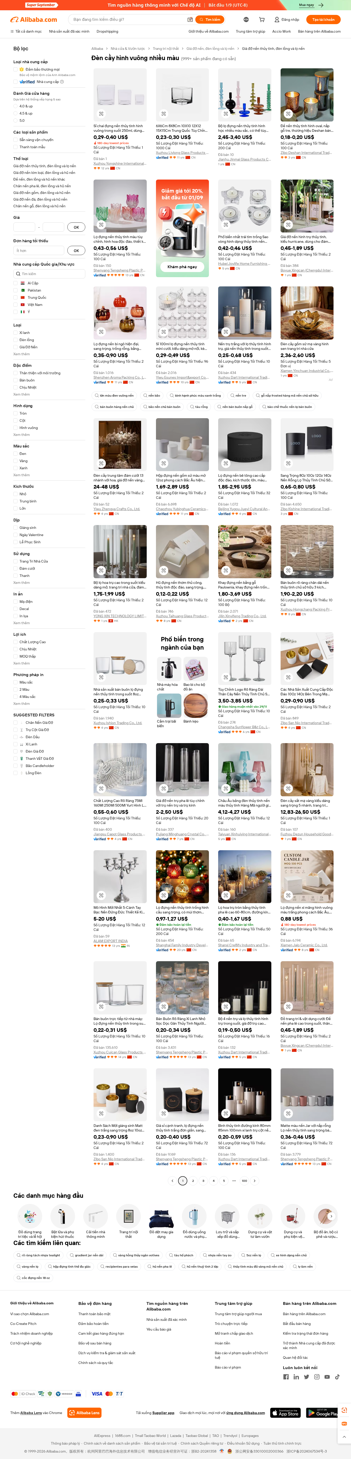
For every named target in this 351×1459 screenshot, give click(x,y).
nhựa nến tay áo (220, 1255)
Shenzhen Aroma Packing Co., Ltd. (120, 377)
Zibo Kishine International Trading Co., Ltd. (307, 509)
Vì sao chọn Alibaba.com (29, 1314)
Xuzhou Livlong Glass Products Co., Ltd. (182, 153)
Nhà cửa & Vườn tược (128, 48)
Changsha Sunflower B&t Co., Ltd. (244, 727)
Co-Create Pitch (23, 1324)
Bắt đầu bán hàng (297, 1324)
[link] (344, 1410)
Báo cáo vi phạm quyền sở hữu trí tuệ (241, 1355)
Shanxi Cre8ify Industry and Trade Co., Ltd (244, 945)
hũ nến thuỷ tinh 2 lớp (202, 1266)
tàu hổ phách (183, 1255)
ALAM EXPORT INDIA (111, 941)
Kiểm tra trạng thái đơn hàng (305, 1333)
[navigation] (49, 615)
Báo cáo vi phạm (228, 1367)
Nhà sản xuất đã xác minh (166, 1319)
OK (76, 227)
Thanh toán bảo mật (94, 1314)
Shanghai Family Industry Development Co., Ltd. (182, 945)
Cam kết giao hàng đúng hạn (101, 1333)
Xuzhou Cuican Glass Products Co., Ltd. (120, 1052)
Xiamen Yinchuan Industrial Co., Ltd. (307, 371)
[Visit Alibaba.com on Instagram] (317, 1377)
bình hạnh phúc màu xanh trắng (198, 395)
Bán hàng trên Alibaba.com (304, 1314)
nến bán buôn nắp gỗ (238, 407)
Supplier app (163, 1413)
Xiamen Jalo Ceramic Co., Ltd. (304, 945)
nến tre (241, 395)
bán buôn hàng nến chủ (117, 407)
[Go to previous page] (172, 1180)
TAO (215, 1436)
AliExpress (102, 1436)
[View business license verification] (221, 1451)
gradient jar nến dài (89, 1255)
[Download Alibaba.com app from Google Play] (323, 1413)
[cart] (263, 20)
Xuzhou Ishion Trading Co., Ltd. (118, 723)
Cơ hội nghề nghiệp (25, 1343)
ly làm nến (305, 1266)
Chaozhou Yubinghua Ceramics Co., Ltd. (182, 509)
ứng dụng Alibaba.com (245, 1413)
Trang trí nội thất (166, 48)
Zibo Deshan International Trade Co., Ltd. (307, 153)
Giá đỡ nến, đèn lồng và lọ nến (210, 48)
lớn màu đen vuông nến (117, 395)
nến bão (154, 395)
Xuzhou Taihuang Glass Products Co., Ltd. (182, 616)
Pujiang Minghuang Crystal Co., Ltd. (182, 834)
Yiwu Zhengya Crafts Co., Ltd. (117, 509)
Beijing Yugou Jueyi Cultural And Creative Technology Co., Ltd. (244, 509)
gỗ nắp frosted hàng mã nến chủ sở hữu (289, 395)
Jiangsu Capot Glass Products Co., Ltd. (120, 834)
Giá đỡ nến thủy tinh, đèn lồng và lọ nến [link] (273, 48)
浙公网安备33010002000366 (259, 1451)
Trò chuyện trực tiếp (231, 1324)
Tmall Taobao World (150, 1436)
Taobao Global (197, 1436)
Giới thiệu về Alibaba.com (31, 1303)
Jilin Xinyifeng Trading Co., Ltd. (242, 616)
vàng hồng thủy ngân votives (138, 1255)
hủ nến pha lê (162, 1266)
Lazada (175, 1436)
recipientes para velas (122, 1266)
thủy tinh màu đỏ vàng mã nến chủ (258, 1266)
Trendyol (230, 1436)
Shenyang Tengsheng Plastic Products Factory (120, 270)
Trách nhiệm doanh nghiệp (31, 1333)
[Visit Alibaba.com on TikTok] (337, 1377)
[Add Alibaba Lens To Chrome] (84, 1413)
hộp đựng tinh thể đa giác (72, 1266)
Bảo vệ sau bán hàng (94, 1343)
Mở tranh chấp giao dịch (234, 1333)
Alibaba (97, 48)
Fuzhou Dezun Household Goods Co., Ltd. (307, 834)
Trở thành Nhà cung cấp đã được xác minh (309, 1345)
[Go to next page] (254, 1180)
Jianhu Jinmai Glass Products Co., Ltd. (244, 159)
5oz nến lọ (253, 1255)
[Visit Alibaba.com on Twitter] (306, 1377)
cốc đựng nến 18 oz (36, 1278)
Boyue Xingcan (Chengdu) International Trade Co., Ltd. (307, 270)
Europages (250, 1436)
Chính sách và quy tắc (95, 1363)
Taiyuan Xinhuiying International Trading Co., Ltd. (244, 834)
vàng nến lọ (30, 1266)
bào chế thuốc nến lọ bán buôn (289, 407)
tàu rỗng (201, 407)
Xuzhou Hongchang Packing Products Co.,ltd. (307, 609)
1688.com (123, 1436)
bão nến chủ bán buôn (164, 407)
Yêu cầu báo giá (158, 1329)
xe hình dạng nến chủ (291, 1255)
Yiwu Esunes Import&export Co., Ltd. (182, 377)
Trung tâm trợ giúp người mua (238, 1314)
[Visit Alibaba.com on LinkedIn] (296, 1377)
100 (244, 1181)
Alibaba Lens (31, 1413)
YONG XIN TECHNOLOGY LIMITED (120, 616)
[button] (190, 19)
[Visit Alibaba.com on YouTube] (327, 1377)
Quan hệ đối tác (295, 1357)
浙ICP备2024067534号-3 (307, 1451)
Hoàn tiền (222, 1343)
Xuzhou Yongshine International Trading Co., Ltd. (120, 163)
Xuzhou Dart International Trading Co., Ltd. (244, 377)
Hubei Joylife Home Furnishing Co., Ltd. (244, 263)
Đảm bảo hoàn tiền (93, 1324)
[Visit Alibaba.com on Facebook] (286, 1377)
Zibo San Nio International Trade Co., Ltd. (307, 723)
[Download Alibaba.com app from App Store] (285, 1413)
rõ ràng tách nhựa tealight (41, 1255)
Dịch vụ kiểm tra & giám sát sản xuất (106, 1353)
